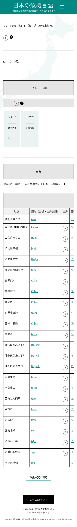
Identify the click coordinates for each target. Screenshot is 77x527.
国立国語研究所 (38, 500)
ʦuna (34, 270)
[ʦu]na (34, 248)
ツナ (73, 219)
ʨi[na (34, 377)
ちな (73, 377)
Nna (33, 463)
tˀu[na (34, 291)
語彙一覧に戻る (38, 477)
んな (73, 431)
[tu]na (34, 238)
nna (33, 431)
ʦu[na (34, 281)
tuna (33, 219)
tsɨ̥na (33, 441)
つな (73, 248)
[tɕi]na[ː (35, 345)
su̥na (33, 452)
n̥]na (33, 398)
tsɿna (34, 409)
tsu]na (34, 227)
